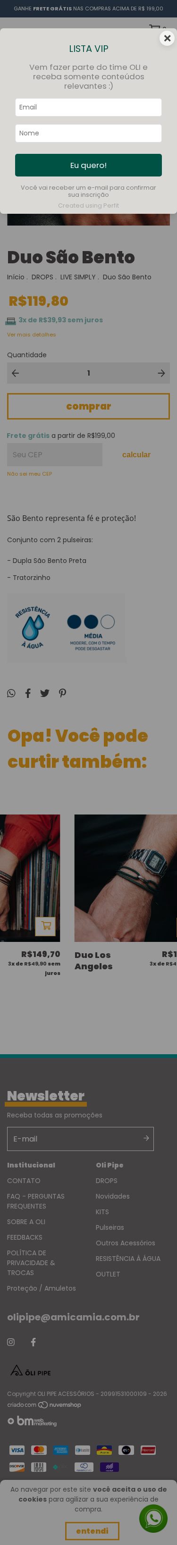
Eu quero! (88, 165)
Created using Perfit (88, 206)
